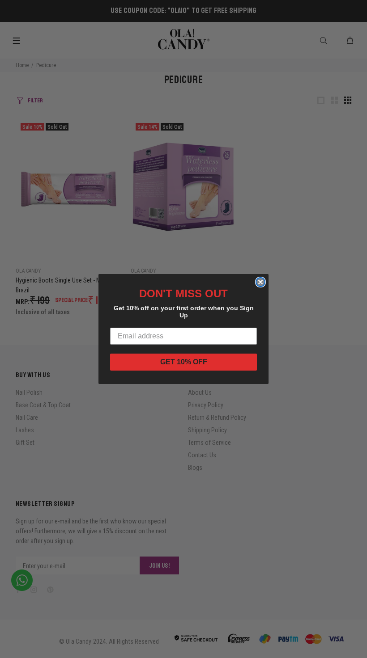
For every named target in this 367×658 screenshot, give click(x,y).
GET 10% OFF (183, 362)
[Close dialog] (260, 282)
